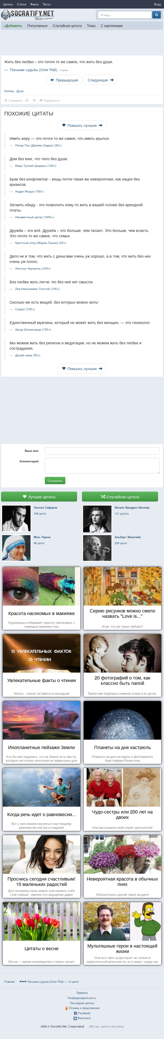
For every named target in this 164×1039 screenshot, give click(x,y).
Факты (34, 4)
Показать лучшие (82, 125)
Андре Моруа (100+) (29, 191)
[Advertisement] (82, 42)
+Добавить (13, 25)
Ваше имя (31, 451)
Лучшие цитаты (41, 496)
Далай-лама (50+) (27, 355)
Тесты (46, 4)
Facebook (84, 1013)
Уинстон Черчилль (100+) (33, 268)
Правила (82, 993)
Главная (9, 981)
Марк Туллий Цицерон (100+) (35, 165)
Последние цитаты (82, 1003)
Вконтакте (84, 1018)
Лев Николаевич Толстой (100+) (37, 289)
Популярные (37, 25)
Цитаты (8, 4)
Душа (19, 91)
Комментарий (29, 461)
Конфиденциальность (82, 998)
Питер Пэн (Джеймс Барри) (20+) (38, 145)
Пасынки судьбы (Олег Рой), (39, 69)
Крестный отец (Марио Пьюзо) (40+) (40, 242)
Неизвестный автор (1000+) (34, 217)
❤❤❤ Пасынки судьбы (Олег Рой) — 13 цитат (49, 981)
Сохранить (55, 480)
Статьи (21, 4)
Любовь (9, 91)
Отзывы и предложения (84, 1008)
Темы (91, 25)
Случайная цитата (67, 25)
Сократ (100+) (25, 309)
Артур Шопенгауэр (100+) (33, 329)
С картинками (112, 25)
